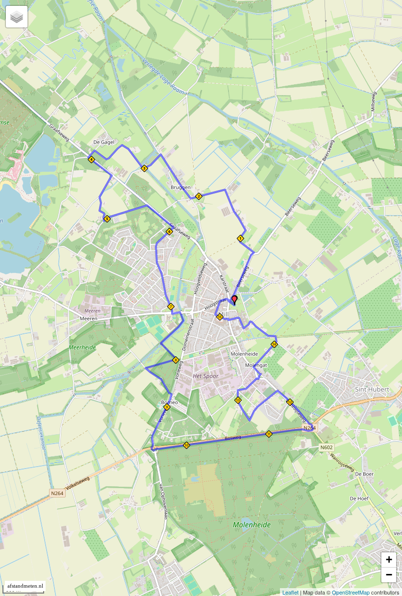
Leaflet (290, 592)
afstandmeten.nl (25, 586)
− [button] (389, 575)
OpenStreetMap (351, 592)
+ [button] (389, 559)
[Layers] (16, 16)
